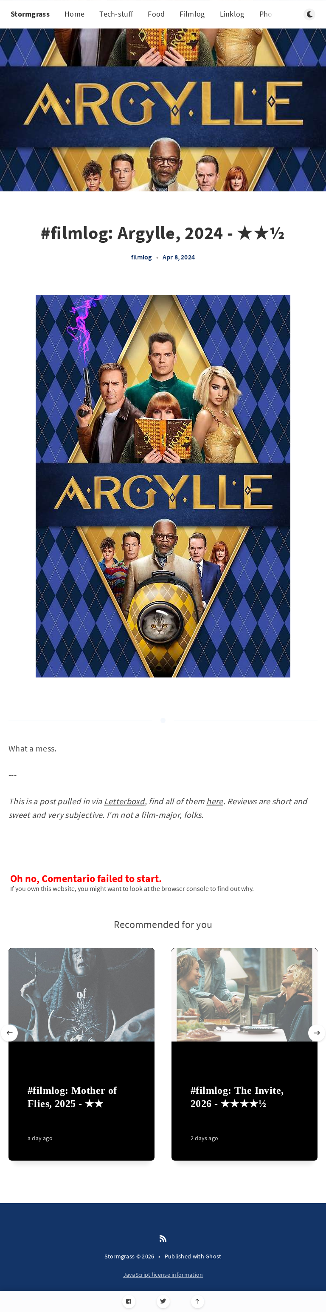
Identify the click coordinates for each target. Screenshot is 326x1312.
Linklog (232, 14)
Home (74, 14)
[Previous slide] (9, 1033)
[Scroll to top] (197, 1301)
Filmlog (192, 14)
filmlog (141, 257)
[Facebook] (128, 1301)
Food (156, 14)
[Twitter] (163, 1301)
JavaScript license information (163, 1274)
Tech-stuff (116, 14)
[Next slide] (316, 1033)
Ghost (213, 1256)
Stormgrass (30, 14)
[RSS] (163, 1239)
